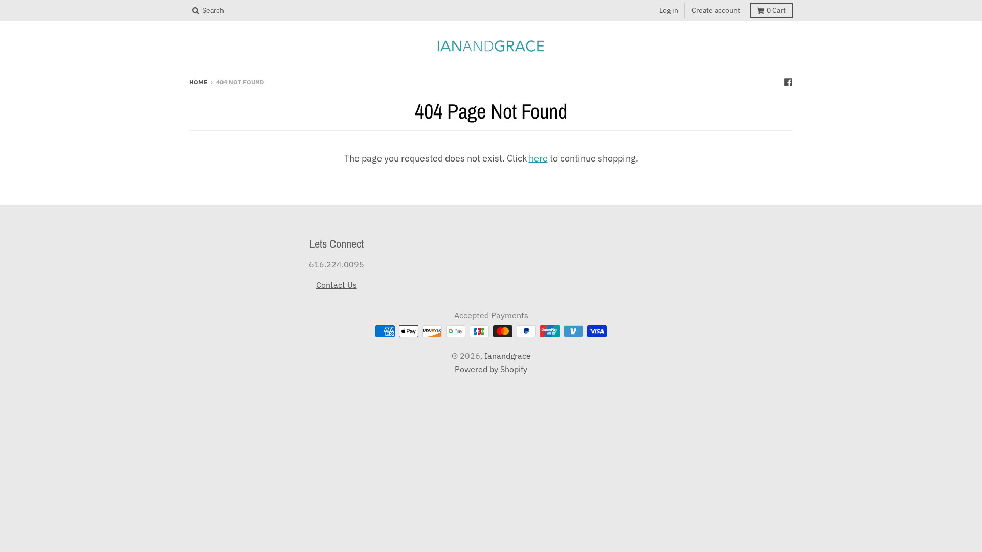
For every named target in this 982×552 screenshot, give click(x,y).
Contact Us (336, 285)
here (538, 158)
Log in (668, 10)
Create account (715, 10)
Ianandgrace (507, 356)
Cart (776, 10)
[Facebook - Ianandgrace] (788, 81)
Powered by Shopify (491, 369)
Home (198, 82)
